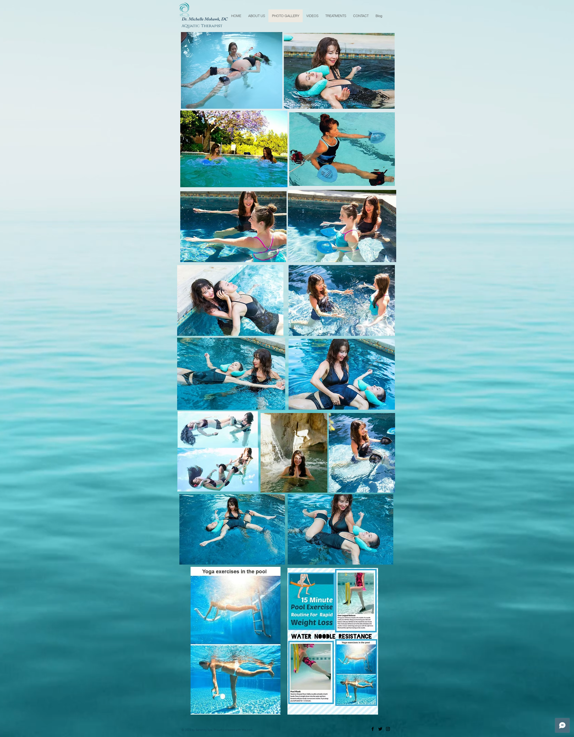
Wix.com (247, 730)
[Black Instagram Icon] (388, 729)
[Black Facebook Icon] (372, 729)
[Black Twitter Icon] (380, 729)
